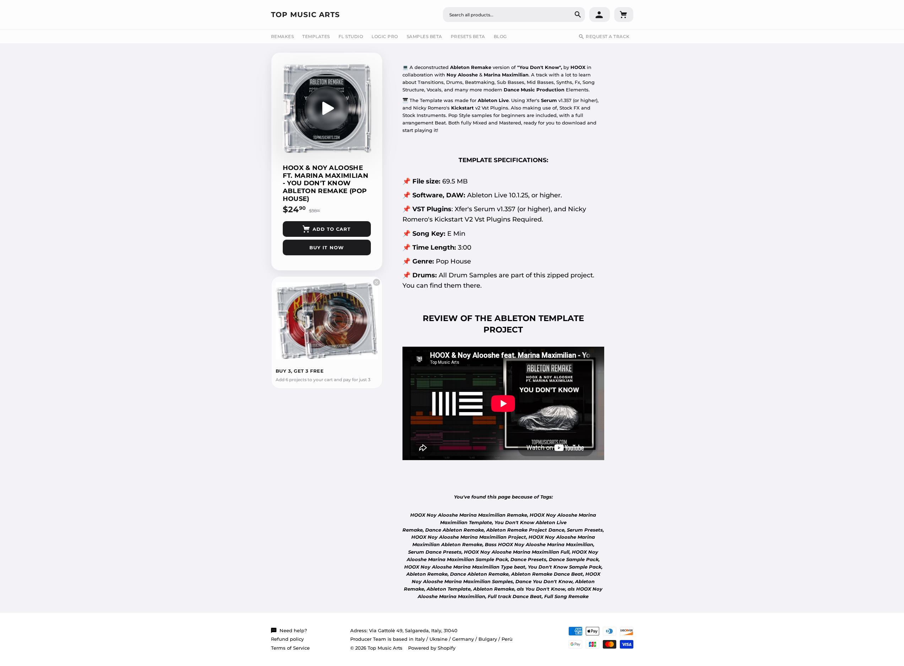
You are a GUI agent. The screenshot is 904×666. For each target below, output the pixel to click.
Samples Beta (424, 36)
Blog (500, 36)
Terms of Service (290, 648)
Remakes (282, 36)
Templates (316, 36)
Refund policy (287, 639)
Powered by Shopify (431, 648)
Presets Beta (468, 36)
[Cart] (623, 14)
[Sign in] (599, 14)
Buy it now (326, 247)
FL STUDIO (351, 36)
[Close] (376, 282)
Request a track (608, 36)
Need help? (293, 630)
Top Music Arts (305, 14)
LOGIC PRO (385, 36)
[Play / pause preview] (327, 108)
